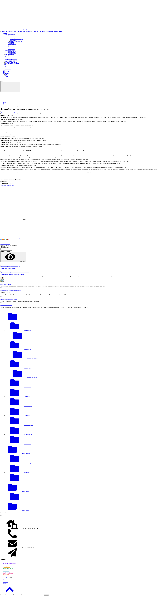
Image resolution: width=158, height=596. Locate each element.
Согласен (46, 594)
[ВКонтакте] (1, 239)
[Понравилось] (9, 199)
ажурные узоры (6, 574)
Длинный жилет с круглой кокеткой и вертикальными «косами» (12, 274)
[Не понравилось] (9, 209)
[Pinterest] (8, 239)
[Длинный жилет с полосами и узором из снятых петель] (12, 112)
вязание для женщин (9, 563)
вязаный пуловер (6, 569)
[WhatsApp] (6, 239)
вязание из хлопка (6, 575)
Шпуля (20, 238)
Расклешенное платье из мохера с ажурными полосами (10, 290)
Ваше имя (2, 246)
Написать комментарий (5, 244)
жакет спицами (6, 571)
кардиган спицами (6, 564)
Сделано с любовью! (4, 577)
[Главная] (12, 101)
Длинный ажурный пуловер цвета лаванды (8, 268)
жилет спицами (3, 185)
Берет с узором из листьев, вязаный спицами (8, 299)
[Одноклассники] (3, 239)
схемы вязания (6, 572)
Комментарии (6, 241)
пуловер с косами (6, 567)
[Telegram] (4, 239)
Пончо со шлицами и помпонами (6, 305)
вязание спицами (11, 185)
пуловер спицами (7, 565)
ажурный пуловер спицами (8, 573)
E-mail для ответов (4, 247)
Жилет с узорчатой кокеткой (5, 284)
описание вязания (7, 561)
